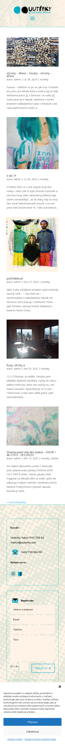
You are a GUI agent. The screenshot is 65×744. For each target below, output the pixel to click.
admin (17, 79)
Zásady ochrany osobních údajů (40, 739)
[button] (60, 686)
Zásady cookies (15, 739)
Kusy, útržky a (16, 365)
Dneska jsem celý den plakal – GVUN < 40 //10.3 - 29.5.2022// (31, 453)
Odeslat (41, 668)
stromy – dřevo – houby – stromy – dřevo (29, 74)
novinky (44, 79)
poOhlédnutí (15, 278)
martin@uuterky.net (23, 542)
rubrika (54, 458)
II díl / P (11, 176)
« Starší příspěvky (16, 502)
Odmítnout (32, 731)
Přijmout (32, 722)
